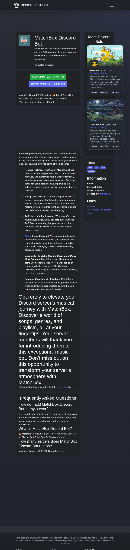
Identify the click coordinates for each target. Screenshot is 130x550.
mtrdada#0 (105, 193)
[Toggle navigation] (111, 5)
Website (91, 206)
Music (28, 236)
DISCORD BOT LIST (34, 5)
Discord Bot (61, 387)
